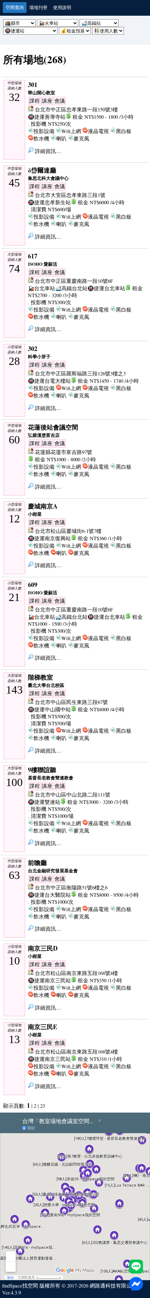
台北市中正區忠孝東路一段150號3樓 (76, 109)
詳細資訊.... (47, 151)
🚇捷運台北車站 (106, 288)
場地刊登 (38, 7)
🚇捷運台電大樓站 (49, 380)
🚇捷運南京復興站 (49, 538)
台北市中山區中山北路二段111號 (72, 794)
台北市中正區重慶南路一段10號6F (74, 281)
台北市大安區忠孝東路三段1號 (70, 195)
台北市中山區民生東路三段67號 (71, 702)
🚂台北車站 (41, 288)
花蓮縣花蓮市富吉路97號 (63, 452)
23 (42, 1105)
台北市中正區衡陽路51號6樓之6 (71, 887)
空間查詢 (15, 7)
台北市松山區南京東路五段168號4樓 (76, 973)
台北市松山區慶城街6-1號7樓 (68, 531)
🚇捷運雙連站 (44, 802)
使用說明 (62, 7)
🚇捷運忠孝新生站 (49, 202)
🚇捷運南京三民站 (49, 980)
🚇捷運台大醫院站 (49, 895)
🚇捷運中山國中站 (49, 709)
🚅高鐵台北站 (71, 288)
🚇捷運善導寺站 (47, 116)
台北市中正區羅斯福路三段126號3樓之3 (80, 373)
